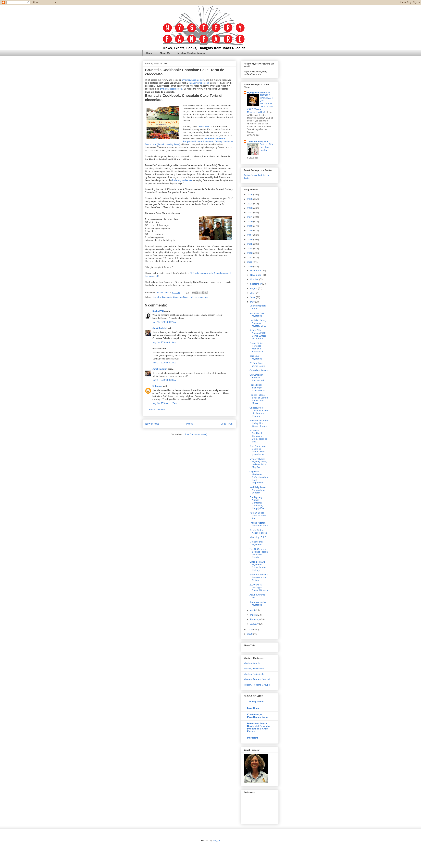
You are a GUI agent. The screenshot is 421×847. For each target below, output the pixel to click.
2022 (250, 212)
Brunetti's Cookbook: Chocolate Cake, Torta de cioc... (258, 436)
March (253, 614)
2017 (250, 235)
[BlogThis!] (196, 292)
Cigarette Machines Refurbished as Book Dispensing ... (258, 477)
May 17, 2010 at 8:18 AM (164, 362)
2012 (250, 257)
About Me (165, 53)
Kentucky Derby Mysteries (257, 603)
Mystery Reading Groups (257, 684)
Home (149, 53)
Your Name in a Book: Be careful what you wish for (257, 450)
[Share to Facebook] (202, 292)
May (252, 302)
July (252, 292)
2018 (250, 230)
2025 (250, 199)
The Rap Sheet (255, 701)
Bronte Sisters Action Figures (258, 531)
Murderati (252, 737)
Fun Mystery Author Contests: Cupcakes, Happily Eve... (257, 503)
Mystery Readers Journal (191, 53)
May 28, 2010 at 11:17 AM (164, 403)
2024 (250, 203)
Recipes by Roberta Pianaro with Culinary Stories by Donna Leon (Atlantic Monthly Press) (189, 141)
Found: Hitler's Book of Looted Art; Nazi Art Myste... (258, 399)
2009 (250, 629)
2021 (250, 217)
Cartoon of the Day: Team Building (266, 147)
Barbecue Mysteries (255, 357)
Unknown (157, 386)
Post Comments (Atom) (196, 434)
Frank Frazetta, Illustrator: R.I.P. (258, 524)
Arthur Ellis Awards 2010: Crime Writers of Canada (257, 334)
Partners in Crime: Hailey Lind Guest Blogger (258, 423)
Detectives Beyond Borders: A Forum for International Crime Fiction (259, 727)
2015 (250, 244)
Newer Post (152, 423)
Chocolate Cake (180, 297)
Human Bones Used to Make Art (257, 515)
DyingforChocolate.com (193, 80)
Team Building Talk (258, 141)
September (256, 283)
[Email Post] (187, 292)
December (256, 270)
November (256, 275)
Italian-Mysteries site (182, 180)
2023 (250, 208)
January (254, 623)
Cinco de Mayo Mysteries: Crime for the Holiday (257, 565)
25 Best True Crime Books (257, 364)
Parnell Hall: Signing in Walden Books (258, 388)
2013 (250, 253)
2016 (250, 239)
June (253, 297)
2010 (250, 266)
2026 (250, 194)
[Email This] (193, 292)
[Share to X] (199, 292)
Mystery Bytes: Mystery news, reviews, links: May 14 (258, 463)
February (255, 619)
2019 (250, 226)
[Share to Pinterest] (206, 292)
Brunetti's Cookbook (162, 297)
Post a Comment (157, 409)
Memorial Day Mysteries (256, 314)
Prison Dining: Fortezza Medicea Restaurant (256, 347)
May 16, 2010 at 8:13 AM (164, 342)
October (254, 279)
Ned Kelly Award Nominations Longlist (257, 490)
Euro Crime (253, 708)
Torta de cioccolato (198, 297)
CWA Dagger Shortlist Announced (256, 377)
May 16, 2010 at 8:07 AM (164, 322)
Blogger (216, 840)
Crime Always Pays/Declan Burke (257, 715)
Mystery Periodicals (254, 674)
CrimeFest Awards (259, 370)
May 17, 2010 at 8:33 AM (164, 380)
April (252, 610)
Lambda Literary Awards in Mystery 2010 (258, 323)
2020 (250, 221)
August (254, 288)
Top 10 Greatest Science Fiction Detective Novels (258, 553)
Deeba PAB (158, 311)
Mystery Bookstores (254, 668)
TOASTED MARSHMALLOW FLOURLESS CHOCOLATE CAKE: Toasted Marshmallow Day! (260, 104)
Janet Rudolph (159, 328)
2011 (250, 262)
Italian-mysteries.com (199, 83)
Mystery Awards (252, 663)
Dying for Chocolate (258, 92)
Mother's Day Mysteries (256, 543)
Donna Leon (204, 126)
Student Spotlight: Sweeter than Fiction (258, 577)
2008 (250, 634)
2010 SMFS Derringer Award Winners (258, 587)
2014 (250, 248)
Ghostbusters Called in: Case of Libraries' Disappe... (258, 411)
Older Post (227, 423)
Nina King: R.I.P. (257, 537)
